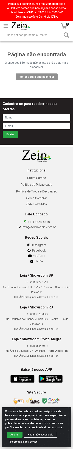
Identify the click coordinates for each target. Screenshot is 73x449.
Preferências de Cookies (23, 441)
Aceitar (14, 434)
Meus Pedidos (38, 204)
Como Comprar (36, 198)
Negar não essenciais (40, 434)
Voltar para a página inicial (36, 76)
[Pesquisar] (66, 35)
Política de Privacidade (36, 184)
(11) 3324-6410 (39, 222)
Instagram (38, 245)
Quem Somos (36, 178)
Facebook (39, 250)
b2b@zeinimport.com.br (39, 227)
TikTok (38, 261)
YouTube (38, 256)
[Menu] (6, 26)
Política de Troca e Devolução (36, 191)
